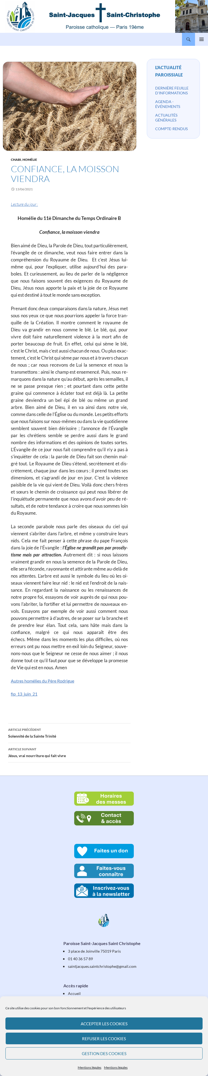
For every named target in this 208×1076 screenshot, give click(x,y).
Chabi (16, 160)
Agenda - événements (167, 104)
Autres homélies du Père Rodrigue (42, 680)
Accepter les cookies (104, 1023)
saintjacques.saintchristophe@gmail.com (102, 966)
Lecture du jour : (24, 204)
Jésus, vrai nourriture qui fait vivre (37, 752)
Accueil (74, 993)
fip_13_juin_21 (24, 693)
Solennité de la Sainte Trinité (32, 733)
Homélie (29, 160)
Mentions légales (89, 1067)
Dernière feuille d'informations (171, 90)
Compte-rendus (171, 128)
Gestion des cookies (104, 1053)
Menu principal (201, 39)
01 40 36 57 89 (80, 958)
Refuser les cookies (104, 1038)
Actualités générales (166, 117)
